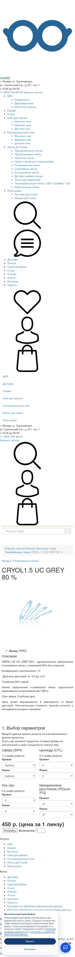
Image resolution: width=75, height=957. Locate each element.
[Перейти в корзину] (27, 371)
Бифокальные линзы (27, 187)
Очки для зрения (17, 117)
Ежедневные (22, 99)
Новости (12, 285)
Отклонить (30, 949)
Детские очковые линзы (29, 176)
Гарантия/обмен (17, 266)
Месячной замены (25, 107)
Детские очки (22, 128)
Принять (30, 941)
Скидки (11, 110)
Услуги (11, 114)
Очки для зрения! (15, 548)
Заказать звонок (32, 92)
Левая (6, 770)
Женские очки (23, 121)
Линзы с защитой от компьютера (34, 161)
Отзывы (11, 274)
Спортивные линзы (26, 168)
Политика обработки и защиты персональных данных (39, 909)
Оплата (11, 263)
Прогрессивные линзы (28, 154)
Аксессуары (14, 190)
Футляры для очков (26, 194)
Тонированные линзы (27, 165)
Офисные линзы (24, 158)
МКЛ (10, 96)
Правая (6, 759)
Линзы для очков (17, 147)
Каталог (38, 539)
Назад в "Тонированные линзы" (20, 560)
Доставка (12, 259)
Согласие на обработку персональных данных (35, 906)
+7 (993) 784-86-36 (11, 92)
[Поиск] (68, 531)
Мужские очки (23, 125)
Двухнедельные (24, 103)
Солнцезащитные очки (20, 132)
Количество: (27, 830)
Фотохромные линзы (27, 172)
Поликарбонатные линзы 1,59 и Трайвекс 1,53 (42, 183)
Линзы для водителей (27, 179)
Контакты (12, 281)
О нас (10, 270)
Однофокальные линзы (29, 150)
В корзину (10, 830)
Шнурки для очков (25, 198)
